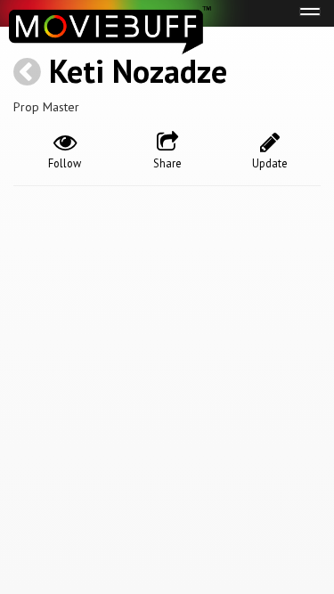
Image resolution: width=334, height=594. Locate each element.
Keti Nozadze (138, 71)
